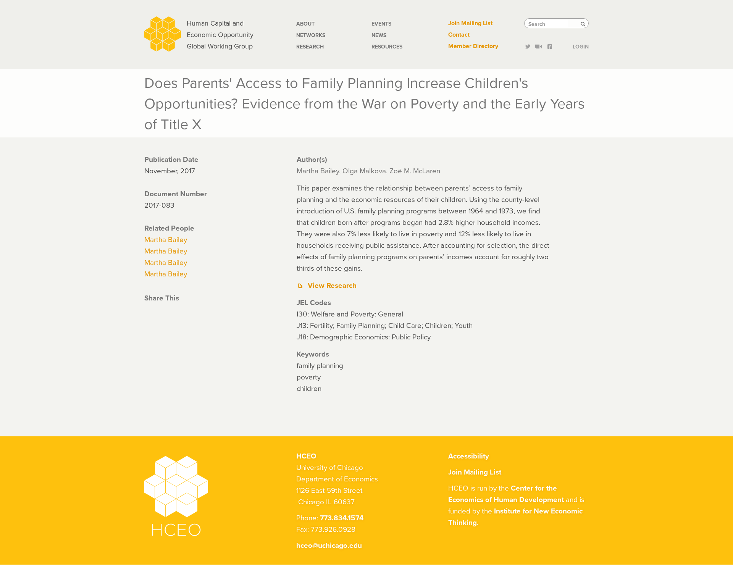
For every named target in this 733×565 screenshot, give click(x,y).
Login (581, 46)
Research (310, 46)
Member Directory (473, 46)
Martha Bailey (165, 239)
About (305, 23)
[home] (162, 33)
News (378, 35)
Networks (310, 35)
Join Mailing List (470, 23)
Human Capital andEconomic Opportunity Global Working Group (220, 34)
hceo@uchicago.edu (329, 545)
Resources (386, 46)
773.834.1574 (341, 517)
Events (381, 23)
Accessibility (468, 455)
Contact (459, 34)
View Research (332, 285)
